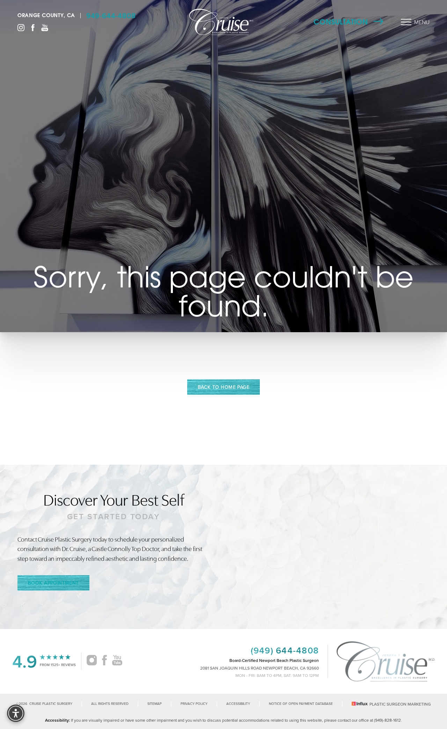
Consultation (341, 22)
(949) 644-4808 (285, 650)
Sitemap (154, 703)
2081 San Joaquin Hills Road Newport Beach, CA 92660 (259, 668)
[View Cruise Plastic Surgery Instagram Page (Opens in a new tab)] (20, 27)
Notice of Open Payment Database (301, 703)
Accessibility (238, 703)
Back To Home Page (223, 387)
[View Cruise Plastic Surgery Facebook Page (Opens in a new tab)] (32, 27)
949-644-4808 (111, 15)
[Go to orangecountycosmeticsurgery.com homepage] (221, 22)
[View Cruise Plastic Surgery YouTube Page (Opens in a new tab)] (44, 27)
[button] (406, 22)
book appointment (53, 582)
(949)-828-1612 (387, 720)
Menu (422, 22)
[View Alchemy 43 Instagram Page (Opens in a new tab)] (92, 661)
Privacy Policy (194, 703)
